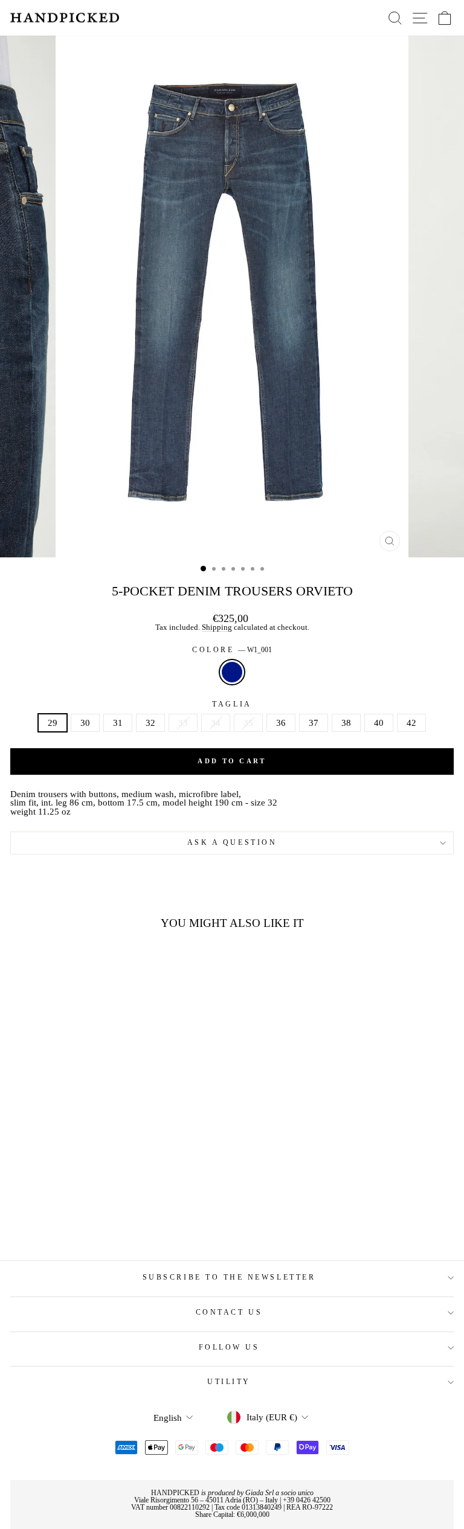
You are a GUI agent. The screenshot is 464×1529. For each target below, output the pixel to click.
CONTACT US (229, 1312)
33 (183, 723)
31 (118, 723)
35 (248, 723)
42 (411, 723)
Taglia (231, 704)
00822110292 (190, 1507)
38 (346, 723)
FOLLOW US (229, 1347)
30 (85, 723)
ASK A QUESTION (232, 843)
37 (313, 723)
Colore (232, 650)
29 (52, 723)
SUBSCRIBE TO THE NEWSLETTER (229, 1277)
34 (216, 723)
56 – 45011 (207, 1500)
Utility (229, 1382)
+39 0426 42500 (306, 1500)
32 (150, 723)
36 (281, 723)
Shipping (217, 628)
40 (379, 723)
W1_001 (232, 672)
